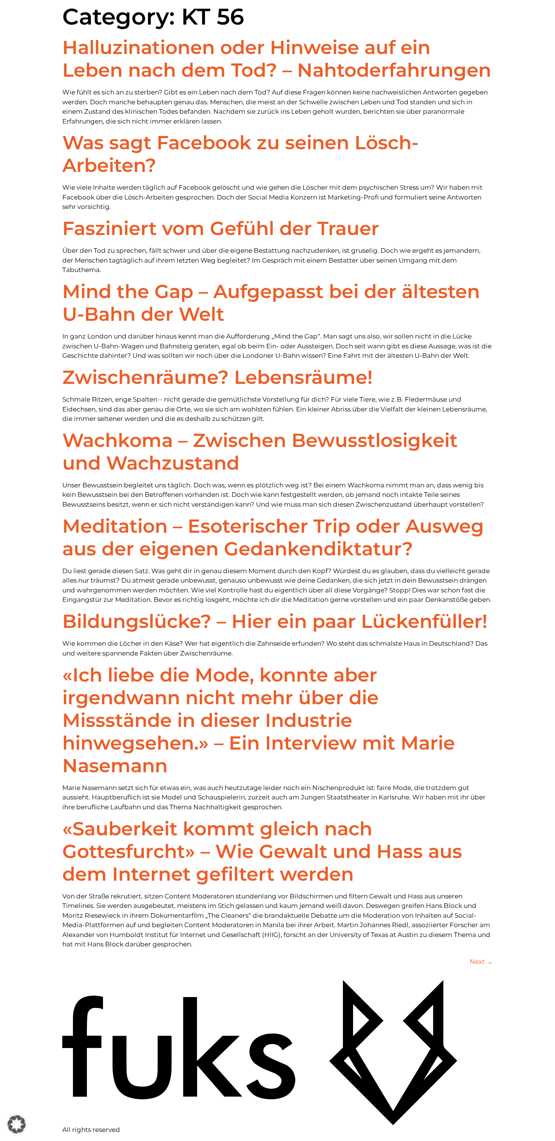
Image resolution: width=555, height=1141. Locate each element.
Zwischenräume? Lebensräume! (217, 377)
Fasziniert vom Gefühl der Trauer (220, 228)
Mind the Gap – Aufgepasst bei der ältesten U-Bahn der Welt (271, 303)
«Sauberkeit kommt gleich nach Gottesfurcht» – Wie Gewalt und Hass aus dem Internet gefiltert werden (262, 851)
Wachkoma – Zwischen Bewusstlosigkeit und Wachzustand (260, 452)
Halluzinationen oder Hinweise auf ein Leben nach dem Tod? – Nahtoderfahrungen (276, 59)
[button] (16, 1124)
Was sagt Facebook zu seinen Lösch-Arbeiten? (240, 154)
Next (481, 961)
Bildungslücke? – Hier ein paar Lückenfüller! (274, 621)
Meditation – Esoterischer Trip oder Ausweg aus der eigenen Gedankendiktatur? (273, 537)
